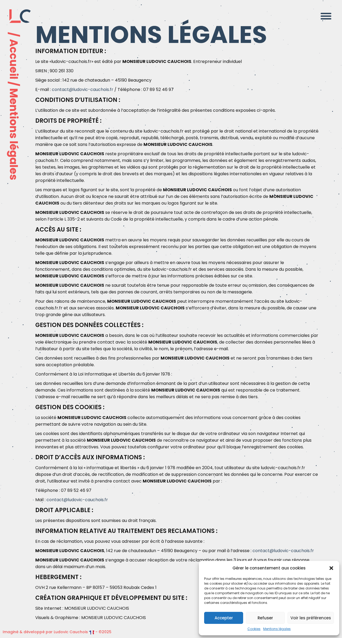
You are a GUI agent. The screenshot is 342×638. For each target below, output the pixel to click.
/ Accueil (13, 55)
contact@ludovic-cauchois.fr (82, 89)
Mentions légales (277, 629)
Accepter (224, 618)
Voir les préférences (310, 618)
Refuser (265, 618)
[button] (331, 568)
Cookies (254, 629)
